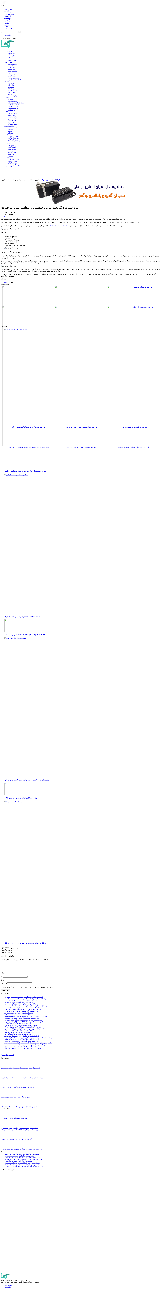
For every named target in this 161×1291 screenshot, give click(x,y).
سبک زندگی (8, 19)
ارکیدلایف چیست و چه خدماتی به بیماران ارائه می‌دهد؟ (21, 1025)
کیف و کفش (12, 147)
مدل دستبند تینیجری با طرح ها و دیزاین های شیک (19, 1032)
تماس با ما (7, 35)
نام (2, 976)
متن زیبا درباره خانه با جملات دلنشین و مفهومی (18, 1002)
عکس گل (11, 122)
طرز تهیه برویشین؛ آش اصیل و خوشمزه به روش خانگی (21, 1041)
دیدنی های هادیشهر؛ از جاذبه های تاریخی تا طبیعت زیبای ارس (23, 1020)
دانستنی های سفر (13, 78)
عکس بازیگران (12, 113)
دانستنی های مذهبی (14, 142)
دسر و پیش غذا (12, 88)
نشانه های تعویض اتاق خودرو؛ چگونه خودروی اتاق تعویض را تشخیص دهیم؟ (27, 1029)
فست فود (11, 87)
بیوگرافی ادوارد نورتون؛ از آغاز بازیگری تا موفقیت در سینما (22, 1036)
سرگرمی (7, 21)
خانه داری (11, 57)
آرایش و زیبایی (8, 9)
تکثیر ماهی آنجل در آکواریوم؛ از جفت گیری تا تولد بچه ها (21, 1039)
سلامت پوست (12, 71)
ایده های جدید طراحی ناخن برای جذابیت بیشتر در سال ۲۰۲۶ (26, 634)
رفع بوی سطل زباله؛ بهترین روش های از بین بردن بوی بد (21, 1011)
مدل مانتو (11, 154)
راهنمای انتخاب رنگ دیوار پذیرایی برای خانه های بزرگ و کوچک (23, 1027)
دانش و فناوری (9, 14)
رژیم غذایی (11, 110)
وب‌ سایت (4, 983)
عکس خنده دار (12, 118)
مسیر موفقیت (12, 161)
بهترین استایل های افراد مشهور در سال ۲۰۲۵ (20, 798)
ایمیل (2, 980)
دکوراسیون (11, 53)
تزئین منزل (11, 58)
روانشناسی (7, 18)
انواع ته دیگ (4, 282)
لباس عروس (12, 149)
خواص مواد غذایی (13, 104)
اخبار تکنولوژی (12, 127)
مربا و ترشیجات (13, 95)
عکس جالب (12, 115)
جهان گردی (11, 76)
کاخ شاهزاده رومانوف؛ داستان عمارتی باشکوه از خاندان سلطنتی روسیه (26, 1006)
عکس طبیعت (12, 117)
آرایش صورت (12, 64)
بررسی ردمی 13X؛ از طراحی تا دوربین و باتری (18, 1013)
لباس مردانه (12, 152)
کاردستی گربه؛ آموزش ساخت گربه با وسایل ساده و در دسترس (23, 997)
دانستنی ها (7, 12)
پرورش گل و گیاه (13, 138)
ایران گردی (11, 74)
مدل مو (10, 156)
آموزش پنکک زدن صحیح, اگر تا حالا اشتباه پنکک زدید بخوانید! (22, 1004)
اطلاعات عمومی (13, 136)
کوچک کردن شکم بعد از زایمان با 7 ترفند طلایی (18, 1030)
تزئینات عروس (12, 60)
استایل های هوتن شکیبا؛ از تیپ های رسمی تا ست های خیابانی (27, 780)
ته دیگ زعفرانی (62, 225)
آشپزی (6, 11)
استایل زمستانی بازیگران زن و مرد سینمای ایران (22, 616)
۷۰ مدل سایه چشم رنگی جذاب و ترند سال (14, 1118)
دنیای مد (7, 25)
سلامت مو (11, 69)
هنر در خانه (11, 55)
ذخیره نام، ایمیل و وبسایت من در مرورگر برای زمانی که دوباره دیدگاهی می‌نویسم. (28, 987)
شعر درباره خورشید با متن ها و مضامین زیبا (17, 1034)
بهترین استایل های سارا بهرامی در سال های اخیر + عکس (25, 471)
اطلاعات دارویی (13, 106)
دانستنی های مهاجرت (14, 80)
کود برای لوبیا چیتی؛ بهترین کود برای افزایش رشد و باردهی (22, 1007)
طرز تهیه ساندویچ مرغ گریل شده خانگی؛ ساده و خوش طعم (22, 1009)
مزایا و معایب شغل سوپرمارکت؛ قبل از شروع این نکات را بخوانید (24, 1021)
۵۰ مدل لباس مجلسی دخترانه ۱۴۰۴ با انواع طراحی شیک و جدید (24, 1166)
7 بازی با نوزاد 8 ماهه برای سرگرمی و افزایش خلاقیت (20, 1000)
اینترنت (10, 129)
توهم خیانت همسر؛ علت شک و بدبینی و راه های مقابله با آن (22, 1048)
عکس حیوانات (12, 120)
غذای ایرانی (11, 83)
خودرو (10, 131)
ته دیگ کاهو (52, 225)
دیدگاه (3, 973)
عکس (6, 26)
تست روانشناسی (13, 159)
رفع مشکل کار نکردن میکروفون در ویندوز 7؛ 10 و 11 (20, 1046)
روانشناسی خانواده (14, 165)
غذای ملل (11, 85)
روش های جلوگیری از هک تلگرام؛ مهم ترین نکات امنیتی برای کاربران (25, 998)
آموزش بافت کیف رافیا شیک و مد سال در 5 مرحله (16, 1139)
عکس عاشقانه (12, 124)
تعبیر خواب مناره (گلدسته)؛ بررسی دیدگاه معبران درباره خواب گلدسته (25, 1016)
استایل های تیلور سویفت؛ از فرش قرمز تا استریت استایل (25, 943)
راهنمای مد (11, 145)
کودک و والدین (8, 28)
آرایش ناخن (11, 67)
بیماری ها (11, 99)
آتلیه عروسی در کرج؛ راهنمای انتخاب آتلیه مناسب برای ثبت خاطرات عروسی (28, 1043)
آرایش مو (11, 65)
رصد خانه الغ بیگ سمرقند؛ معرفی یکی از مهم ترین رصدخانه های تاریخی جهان (28, 1037)
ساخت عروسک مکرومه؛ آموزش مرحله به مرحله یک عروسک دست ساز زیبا (27, 1044)
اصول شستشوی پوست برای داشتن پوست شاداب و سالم (22, 1018)
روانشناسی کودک (13, 163)
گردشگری (7, 16)
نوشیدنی (10, 94)
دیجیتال (10, 133)
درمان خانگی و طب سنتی (16, 103)
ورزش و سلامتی (13, 108)
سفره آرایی (11, 92)
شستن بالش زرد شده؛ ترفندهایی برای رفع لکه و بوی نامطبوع (19, 1128)
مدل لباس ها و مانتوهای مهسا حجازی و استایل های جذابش (22, 1164)
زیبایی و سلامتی (13, 101)
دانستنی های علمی (14, 140)
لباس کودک (11, 150)
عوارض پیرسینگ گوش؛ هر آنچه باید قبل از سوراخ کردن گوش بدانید (21, 1129)
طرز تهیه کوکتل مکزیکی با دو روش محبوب (17, 1023)
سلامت (6, 23)
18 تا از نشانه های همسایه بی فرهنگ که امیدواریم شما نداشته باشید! (21, 1149)
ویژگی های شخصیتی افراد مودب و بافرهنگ (17, 1014)
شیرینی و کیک (12, 90)
